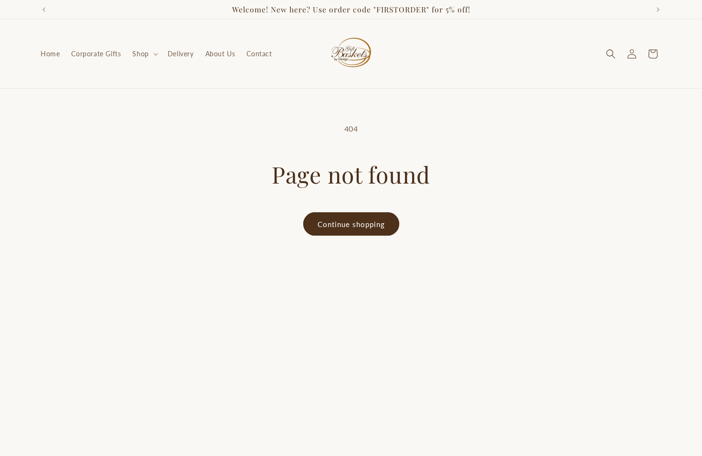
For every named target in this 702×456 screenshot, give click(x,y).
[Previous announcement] (43, 9)
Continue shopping (351, 224)
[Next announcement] (658, 9)
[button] (144, 54)
